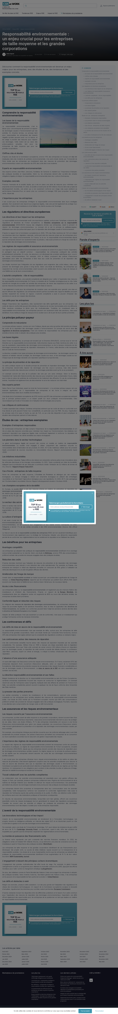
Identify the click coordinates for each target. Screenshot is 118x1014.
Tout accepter (85, 1011)
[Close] (92, 493)
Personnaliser (99, 1011)
